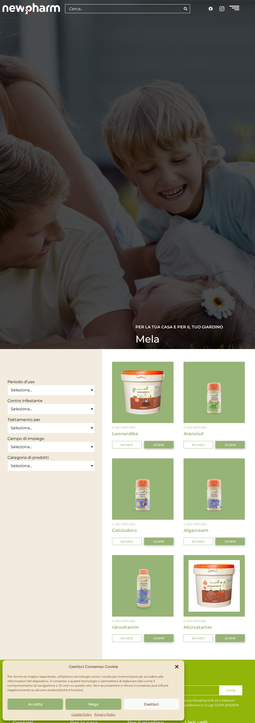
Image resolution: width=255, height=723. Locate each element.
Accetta (35, 704)
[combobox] (123, 8)
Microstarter (198, 627)
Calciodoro (124, 530)
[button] (176, 666)
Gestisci (151, 704)
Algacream (196, 530)
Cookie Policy (81, 714)
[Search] (185, 8)
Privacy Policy (105, 714)
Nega (93, 704)
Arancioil (193, 433)
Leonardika (125, 433)
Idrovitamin (125, 627)
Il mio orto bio (123, 427)
